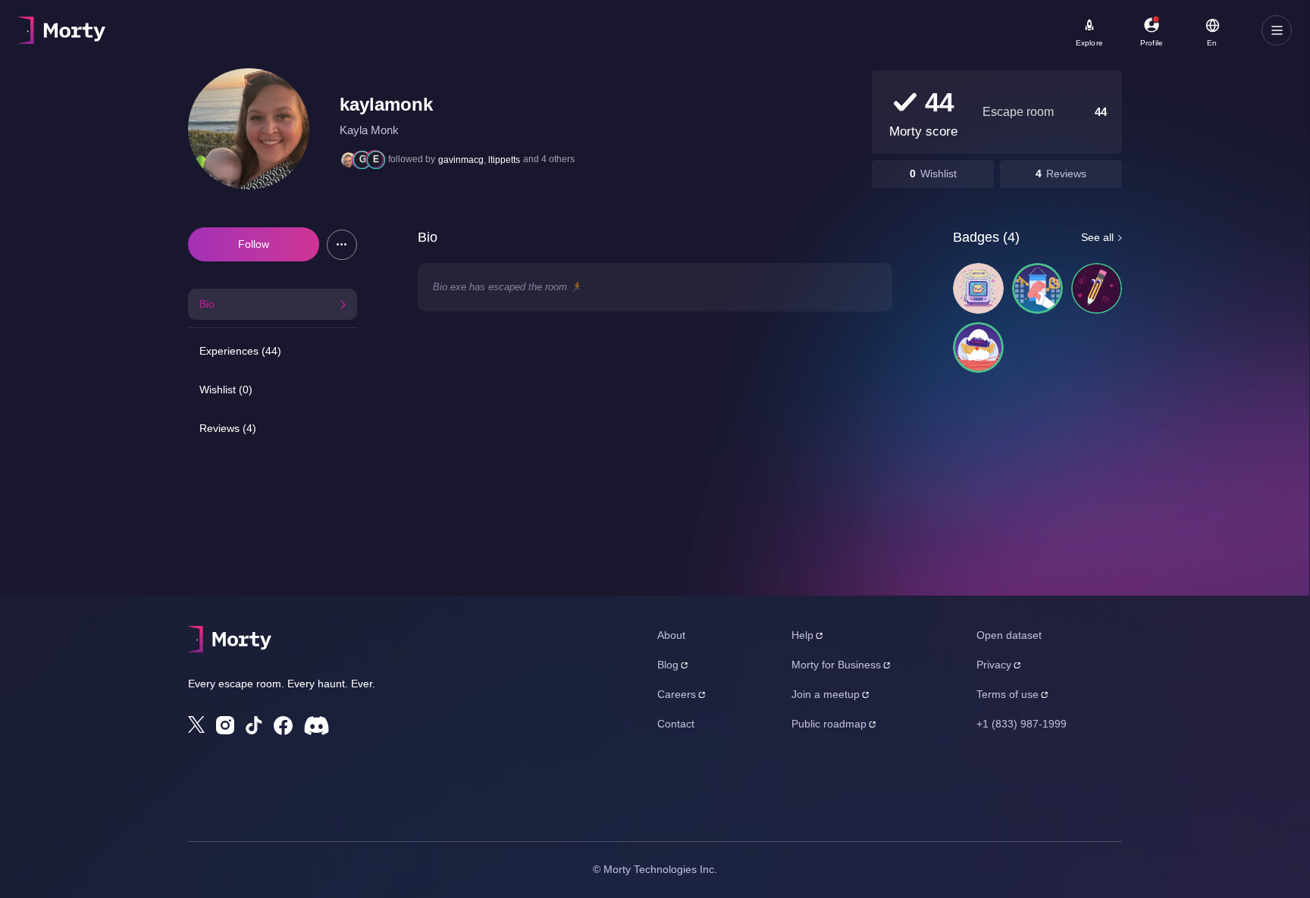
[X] (196, 724)
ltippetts (504, 160)
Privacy (993, 665)
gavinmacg (461, 160)
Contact (675, 724)
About (671, 635)
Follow (253, 244)
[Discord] (316, 725)
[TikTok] (254, 725)
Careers (676, 694)
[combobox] (448, 35)
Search (187, 23)
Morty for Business (836, 665)
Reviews (1066, 173)
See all (1097, 237)
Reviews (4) (227, 428)
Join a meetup (825, 694)
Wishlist (938, 173)
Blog (668, 665)
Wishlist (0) (225, 389)
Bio (207, 304)
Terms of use (1007, 694)
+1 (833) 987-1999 (1021, 724)
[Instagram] (225, 725)
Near (380, 23)
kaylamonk (386, 104)
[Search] (541, 30)
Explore (1089, 43)
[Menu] (1276, 30)
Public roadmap (829, 724)
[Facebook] (283, 725)
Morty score (923, 131)
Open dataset (1009, 635)
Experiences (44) (240, 351)
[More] (342, 245)
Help (802, 635)
